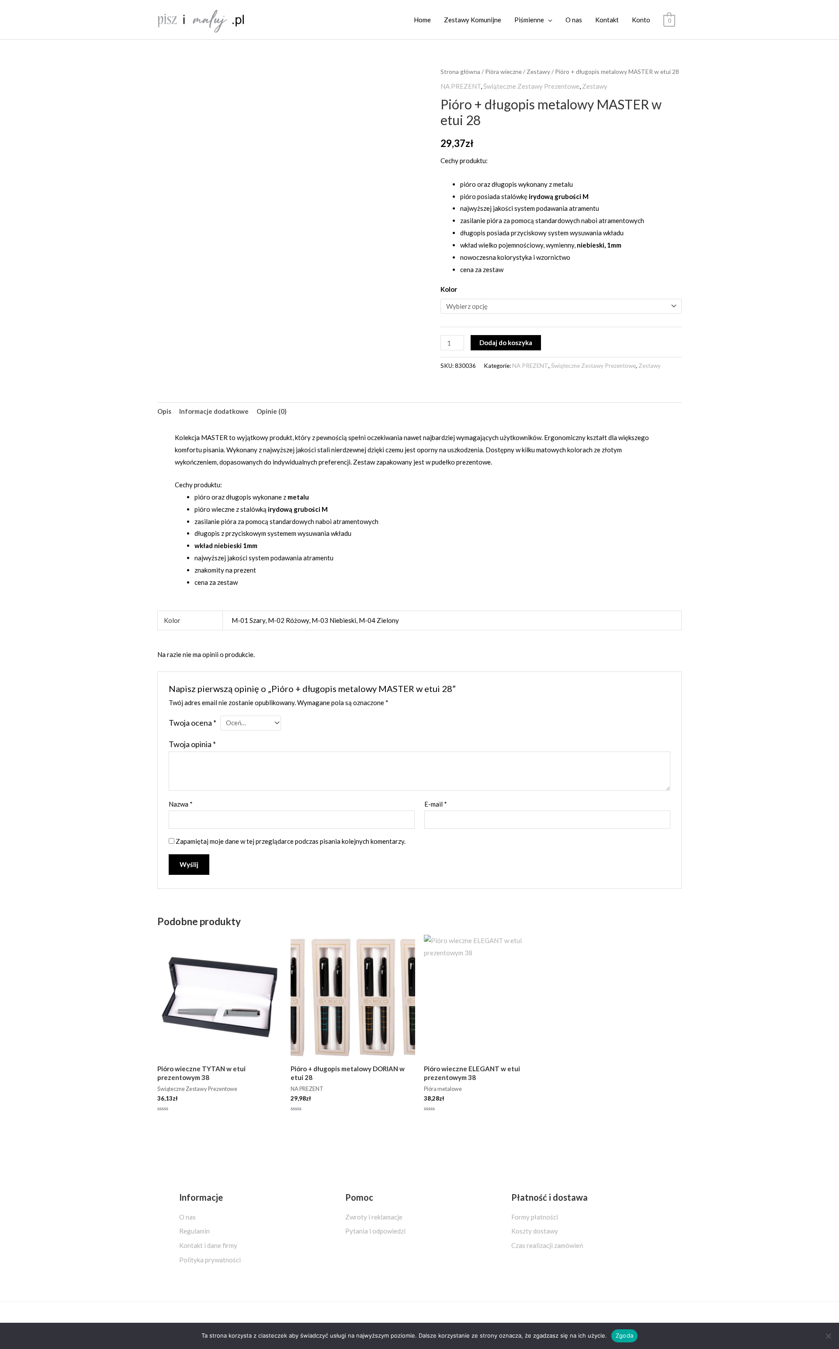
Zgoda (624, 1335)
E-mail (435, 804)
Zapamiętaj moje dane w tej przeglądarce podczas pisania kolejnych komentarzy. (291, 841)
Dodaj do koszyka (505, 342)
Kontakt (607, 20)
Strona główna (460, 71)
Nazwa (181, 804)
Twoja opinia (192, 744)
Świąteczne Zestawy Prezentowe (531, 86)
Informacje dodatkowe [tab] (214, 411)
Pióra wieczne (503, 71)
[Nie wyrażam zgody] (828, 1336)
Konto (641, 20)
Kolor (448, 289)
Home (422, 20)
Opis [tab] (164, 411)
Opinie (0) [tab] (272, 411)
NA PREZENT (460, 86)
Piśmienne (529, 20)
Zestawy (538, 71)
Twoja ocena (192, 722)
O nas (573, 20)
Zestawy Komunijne (472, 20)
